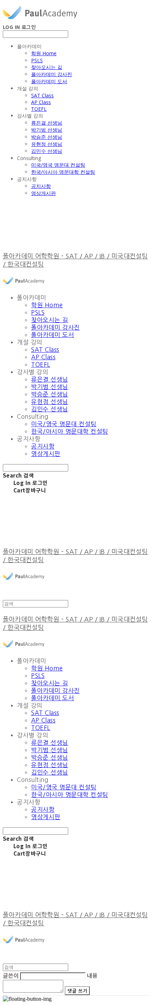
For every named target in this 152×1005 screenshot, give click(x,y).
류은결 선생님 (46, 122)
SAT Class (42, 95)
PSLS (37, 60)
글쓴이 (11, 975)
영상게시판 (43, 193)
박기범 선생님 (46, 129)
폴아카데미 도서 (49, 81)
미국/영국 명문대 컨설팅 (58, 164)
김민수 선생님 (46, 151)
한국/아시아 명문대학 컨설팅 (63, 172)
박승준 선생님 (46, 136)
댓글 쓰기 (77, 990)
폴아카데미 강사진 (51, 74)
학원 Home (44, 53)
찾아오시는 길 (46, 67)
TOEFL (39, 108)
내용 (92, 975)
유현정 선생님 (46, 144)
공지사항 (41, 186)
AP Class (41, 102)
